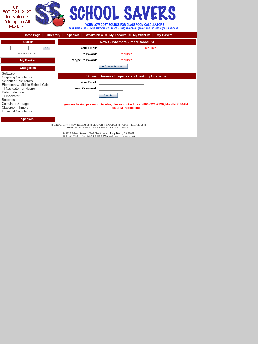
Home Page (32, 35)
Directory (53, 35)
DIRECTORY (61, 124)
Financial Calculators (17, 111)
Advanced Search (27, 53)
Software (8, 73)
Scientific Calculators (17, 81)
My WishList (141, 35)
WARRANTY (100, 127)
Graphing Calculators (17, 77)
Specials (73, 35)
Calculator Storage (15, 104)
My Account (117, 35)
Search (28, 42)
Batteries (8, 100)
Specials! (28, 119)
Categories (28, 68)
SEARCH (98, 124)
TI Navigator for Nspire (18, 88)
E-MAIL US (137, 124)
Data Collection (13, 92)
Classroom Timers (15, 107)
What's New (94, 35)
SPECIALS (112, 124)
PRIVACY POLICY (120, 127)
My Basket (164, 35)
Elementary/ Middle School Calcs (26, 85)
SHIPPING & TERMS (78, 127)
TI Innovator (10, 96)
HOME (124, 124)
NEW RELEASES (80, 124)
